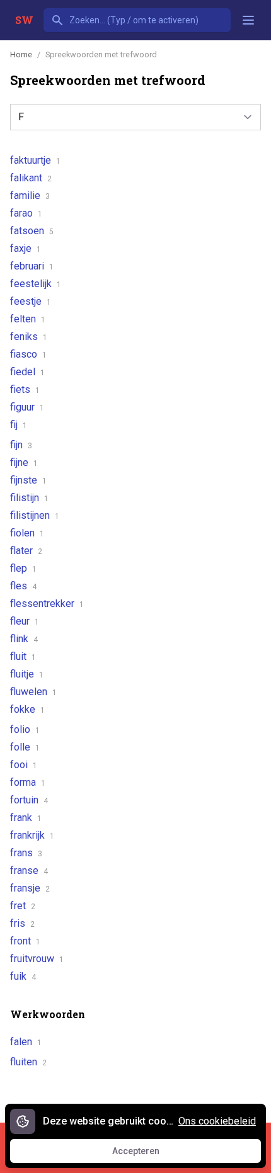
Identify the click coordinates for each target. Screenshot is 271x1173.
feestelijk (35, 284)
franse (29, 870)
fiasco (28, 354)
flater (26, 551)
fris (22, 923)
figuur (27, 407)
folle (25, 747)
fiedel (27, 372)
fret (22, 906)
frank (26, 818)
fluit (23, 656)
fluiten (28, 1062)
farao (26, 213)
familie (30, 195)
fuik (23, 976)
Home (21, 54)
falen (26, 1042)
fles (23, 586)
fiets (25, 389)
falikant (31, 178)
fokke (27, 709)
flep (23, 568)
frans (26, 853)
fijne (24, 462)
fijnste (28, 480)
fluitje (26, 674)
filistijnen (34, 515)
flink (24, 639)
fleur (24, 621)
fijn (21, 445)
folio (25, 729)
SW (24, 19)
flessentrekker (47, 603)
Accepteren (147, 1154)
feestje (30, 301)
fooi (23, 765)
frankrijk (32, 835)
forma (27, 782)
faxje (25, 248)
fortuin (29, 800)
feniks (28, 337)
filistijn (29, 498)
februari (32, 266)
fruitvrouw (37, 959)
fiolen (27, 533)
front (25, 941)
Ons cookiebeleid (217, 1121)
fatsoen (32, 231)
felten (27, 319)
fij (18, 425)
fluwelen (33, 692)
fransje (30, 888)
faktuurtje (35, 160)
